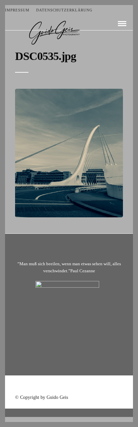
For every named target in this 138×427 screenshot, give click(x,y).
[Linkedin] (77, 385)
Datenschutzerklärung (64, 10)
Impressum (17, 10)
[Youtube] (69, 385)
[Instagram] (86, 385)
